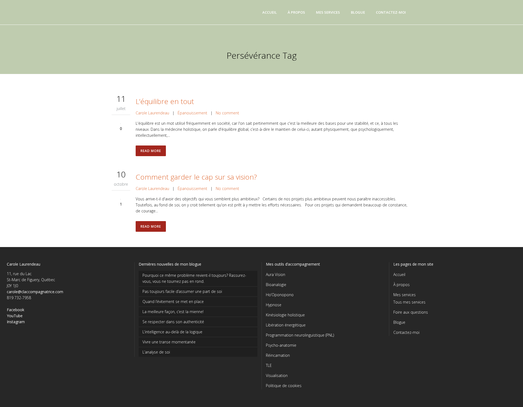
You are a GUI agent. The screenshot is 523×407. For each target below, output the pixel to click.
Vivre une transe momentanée (169, 341)
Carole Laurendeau (152, 112)
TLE (269, 365)
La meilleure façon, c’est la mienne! (172, 311)
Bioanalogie (276, 284)
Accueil (399, 274)
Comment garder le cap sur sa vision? (196, 177)
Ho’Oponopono (280, 294)
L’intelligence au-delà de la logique (172, 331)
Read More (151, 150)
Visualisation (277, 375)
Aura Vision (275, 274)
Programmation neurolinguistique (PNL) (300, 335)
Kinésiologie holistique (285, 314)
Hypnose (273, 304)
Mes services (404, 294)
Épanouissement (192, 112)
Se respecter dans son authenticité (173, 321)
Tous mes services (409, 302)
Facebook (15, 309)
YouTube (15, 315)
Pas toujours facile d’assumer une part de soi (182, 291)
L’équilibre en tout (165, 101)
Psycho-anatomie (281, 345)
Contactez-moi (406, 332)
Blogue (399, 322)
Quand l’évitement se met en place (173, 301)
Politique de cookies (284, 385)
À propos (401, 284)
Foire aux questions (410, 312)
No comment (227, 112)
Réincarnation (278, 355)
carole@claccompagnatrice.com (35, 291)
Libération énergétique (286, 325)
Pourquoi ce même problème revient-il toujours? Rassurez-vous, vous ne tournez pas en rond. (194, 278)
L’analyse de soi (156, 352)
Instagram (16, 321)
